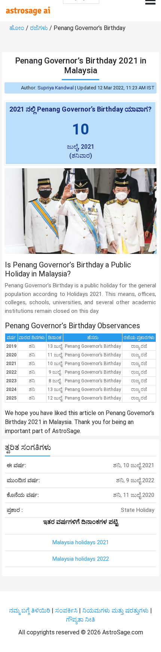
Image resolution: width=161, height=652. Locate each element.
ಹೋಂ (17, 28)
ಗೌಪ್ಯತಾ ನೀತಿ (80, 619)
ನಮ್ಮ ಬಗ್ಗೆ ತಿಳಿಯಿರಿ (30, 610)
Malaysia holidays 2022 (80, 558)
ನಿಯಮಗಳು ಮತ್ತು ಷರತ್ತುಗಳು (115, 610)
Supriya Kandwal (55, 88)
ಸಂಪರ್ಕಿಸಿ (67, 610)
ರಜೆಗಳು (39, 28)
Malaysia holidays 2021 (80, 542)
